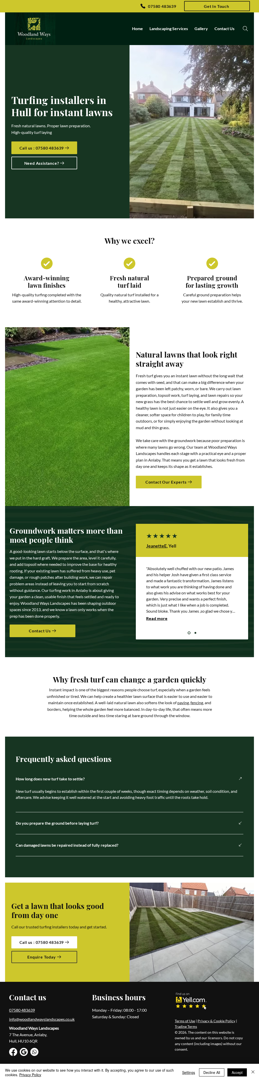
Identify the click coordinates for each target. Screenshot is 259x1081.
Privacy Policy (30, 1074)
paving (183, 702)
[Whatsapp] (34, 1052)
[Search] (245, 28)
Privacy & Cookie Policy (216, 1021)
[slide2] (194, 632)
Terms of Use (185, 1021)
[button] (217, 6)
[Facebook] (13, 1052)
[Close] (253, 1072)
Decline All (211, 1072)
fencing (196, 702)
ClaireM (154, 546)
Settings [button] (188, 1072)
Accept (237, 1072)
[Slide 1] (188, 633)
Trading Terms (186, 1026)
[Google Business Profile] (24, 1052)
